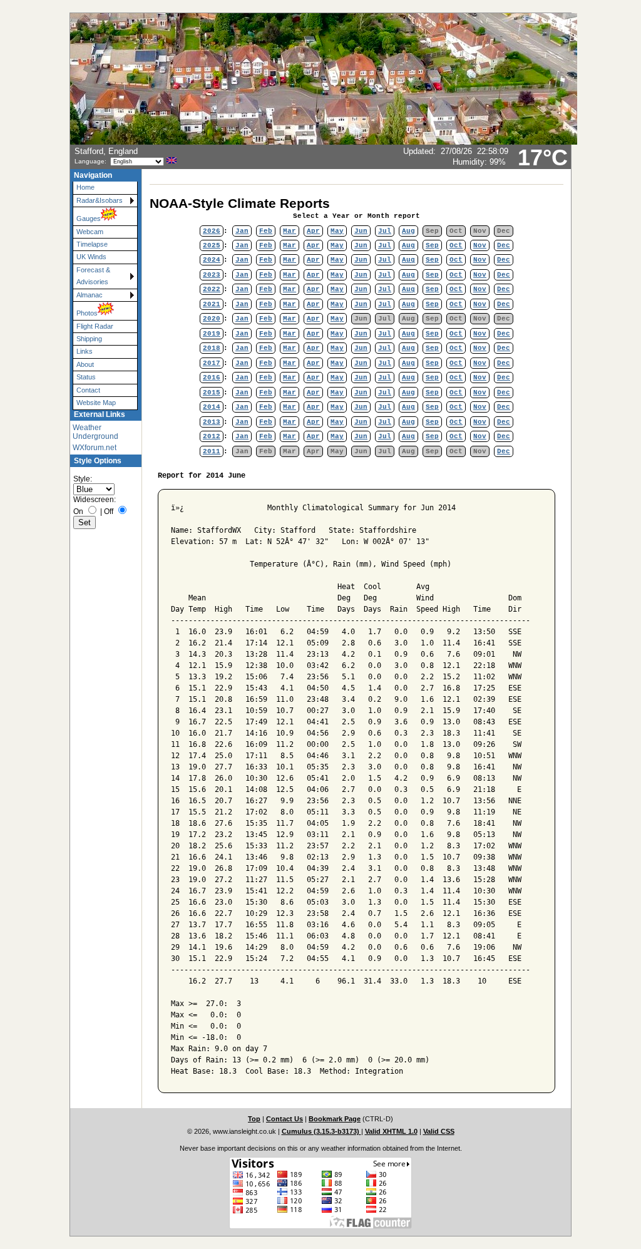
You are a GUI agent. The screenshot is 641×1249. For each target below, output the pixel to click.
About (85, 364)
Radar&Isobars (99, 200)
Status (86, 377)
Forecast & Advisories (93, 275)
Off (108, 511)
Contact (88, 390)
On (78, 511)
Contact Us (284, 1119)
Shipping (89, 338)
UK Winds (91, 256)
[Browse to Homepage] (323, 142)
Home (85, 187)
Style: (82, 479)
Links (84, 351)
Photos (87, 313)
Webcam (89, 231)
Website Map (96, 402)
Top (254, 1119)
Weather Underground (95, 432)
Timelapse (92, 244)
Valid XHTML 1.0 (391, 1131)
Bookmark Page (335, 1119)
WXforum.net (94, 447)
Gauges (88, 218)
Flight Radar (94, 326)
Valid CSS (438, 1131)
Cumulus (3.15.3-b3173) (321, 1131)
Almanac (89, 295)
